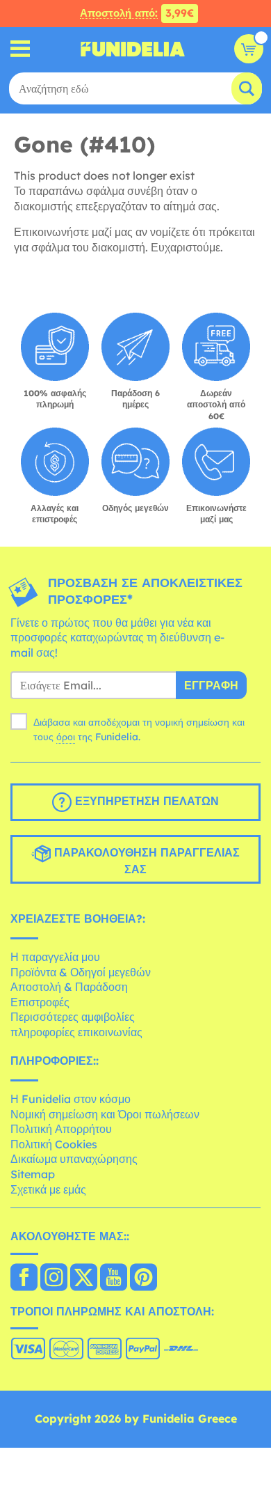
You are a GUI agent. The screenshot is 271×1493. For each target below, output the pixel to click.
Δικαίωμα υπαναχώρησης (74, 1159)
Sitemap (32, 1174)
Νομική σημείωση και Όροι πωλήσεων (104, 1114)
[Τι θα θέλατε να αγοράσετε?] (20, 49)
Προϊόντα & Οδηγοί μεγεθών (80, 972)
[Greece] (24, 1278)
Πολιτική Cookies (53, 1144)
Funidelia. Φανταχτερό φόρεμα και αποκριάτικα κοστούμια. (133, 48)
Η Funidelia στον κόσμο (70, 1099)
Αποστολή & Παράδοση (69, 987)
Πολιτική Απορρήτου (61, 1129)
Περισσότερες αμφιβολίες (72, 1017)
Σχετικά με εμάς (48, 1189)
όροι (65, 736)
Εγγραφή (211, 685)
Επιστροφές (39, 1002)
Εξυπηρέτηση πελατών (145, 801)
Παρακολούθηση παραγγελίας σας (145, 861)
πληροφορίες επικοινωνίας (76, 1032)
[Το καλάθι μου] (248, 48)
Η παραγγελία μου (55, 957)
